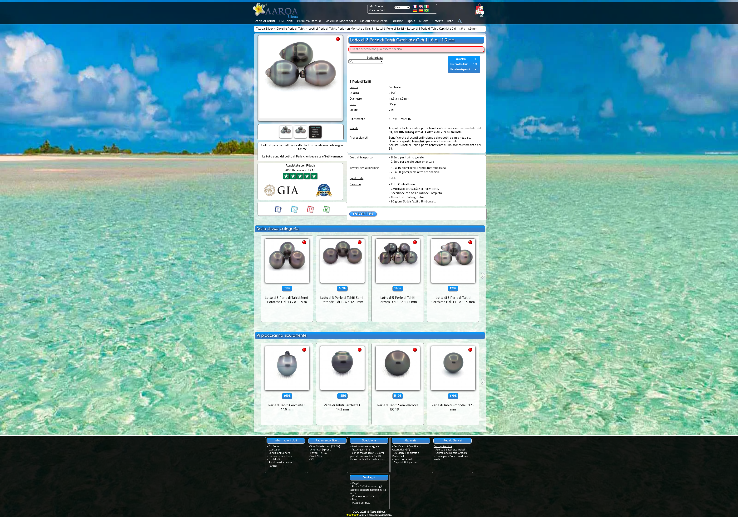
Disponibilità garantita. (406, 462)
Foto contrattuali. (403, 459)
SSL (312, 459)
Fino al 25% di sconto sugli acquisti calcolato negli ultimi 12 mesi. (368, 490)
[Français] (415, 6)
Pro (280, 459)
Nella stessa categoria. (278, 228)
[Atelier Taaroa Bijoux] (276, 18)
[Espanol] (421, 11)
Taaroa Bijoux (264, 28)
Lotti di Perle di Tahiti (390, 28)
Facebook (274, 462)
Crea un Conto (378, 10)
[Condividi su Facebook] (278, 212)
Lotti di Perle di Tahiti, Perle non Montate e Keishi (340, 28)
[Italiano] (426, 6)
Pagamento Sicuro (327, 440)
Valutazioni (275, 449)
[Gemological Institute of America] (281, 196)
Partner (273, 466)
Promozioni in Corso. (364, 496)
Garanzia (410, 440)
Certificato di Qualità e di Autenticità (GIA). (406, 448)
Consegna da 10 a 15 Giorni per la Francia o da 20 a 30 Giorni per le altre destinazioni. (368, 456)
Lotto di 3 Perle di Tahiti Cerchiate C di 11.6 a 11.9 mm (442, 28)
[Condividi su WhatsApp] (322, 212)
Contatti (273, 459)
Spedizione (369, 440)
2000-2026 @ (369, 513)
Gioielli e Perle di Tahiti (291, 28)
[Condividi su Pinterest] (307, 212)
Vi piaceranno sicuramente (282, 335)
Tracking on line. (361, 449)
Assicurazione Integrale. (366, 446)
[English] (421, 6)
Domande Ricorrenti (280, 456)
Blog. (355, 499)
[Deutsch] (415, 11)
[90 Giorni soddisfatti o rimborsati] (324, 197)
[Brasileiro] (426, 11)
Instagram (287, 462)
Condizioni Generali (280, 453)
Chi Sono (274, 446)
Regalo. (356, 483)
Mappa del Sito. (361, 502)
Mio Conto (376, 6)
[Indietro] (363, 216)
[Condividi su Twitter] (291, 212)
